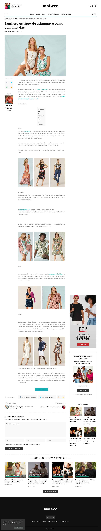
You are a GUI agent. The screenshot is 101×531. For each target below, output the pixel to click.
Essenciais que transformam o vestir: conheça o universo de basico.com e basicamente (90, 421)
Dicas (8, 476)
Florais (41, 112)
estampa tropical (24, 209)
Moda (31, 472)
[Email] (11, 87)
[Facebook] (88, 6)
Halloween (61, 474)
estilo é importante (42, 89)
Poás (40, 120)
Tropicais (41, 116)
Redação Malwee (9, 31)
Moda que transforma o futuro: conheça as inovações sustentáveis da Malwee (84, 482)
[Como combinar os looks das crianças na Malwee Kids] (76, 411)
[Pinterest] (59, 397)
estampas (27, 131)
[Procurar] (95, 14)
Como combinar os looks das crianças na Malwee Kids (75, 419)
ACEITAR (19, 527)
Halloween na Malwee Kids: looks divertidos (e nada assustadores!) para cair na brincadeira (76, 441)
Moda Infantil (15, 476)
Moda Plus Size (34, 476)
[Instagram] (90, 6)
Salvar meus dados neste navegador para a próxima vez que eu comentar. (23, 444)
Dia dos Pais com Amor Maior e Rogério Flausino (9, 108)
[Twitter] (11, 82)
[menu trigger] (7, 14)
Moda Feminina (38, 472)
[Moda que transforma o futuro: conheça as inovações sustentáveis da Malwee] (90, 432)
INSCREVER (83, 390)
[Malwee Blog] (50, 6)
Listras (41, 124)
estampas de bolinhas (56, 274)
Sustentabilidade (82, 476)
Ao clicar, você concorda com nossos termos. (83, 394)
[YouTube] (92, 6)
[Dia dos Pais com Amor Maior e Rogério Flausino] (9, 99)
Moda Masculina (35, 474)
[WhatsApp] (7, 87)
